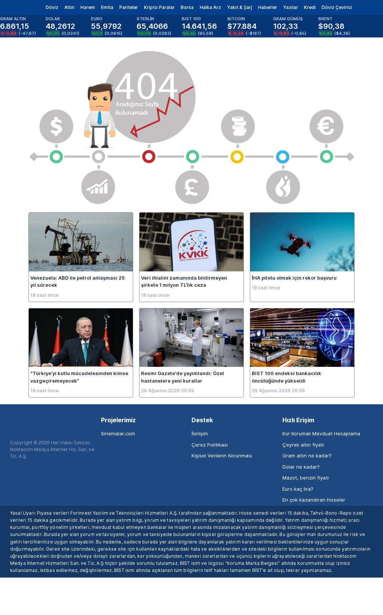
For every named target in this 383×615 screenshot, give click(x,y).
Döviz (52, 7)
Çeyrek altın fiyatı (303, 445)
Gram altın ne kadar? (307, 456)
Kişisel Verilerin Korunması (222, 456)
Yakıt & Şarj (239, 7)
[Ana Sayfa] (18, 7)
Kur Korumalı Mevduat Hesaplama (321, 433)
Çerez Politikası (210, 445)
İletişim (200, 433)
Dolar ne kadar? (301, 467)
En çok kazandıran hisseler (313, 500)
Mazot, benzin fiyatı (305, 478)
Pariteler (128, 7)
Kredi (310, 7)
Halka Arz (210, 7)
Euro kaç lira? (297, 489)
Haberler (267, 7)
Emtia (107, 7)
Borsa (187, 7)
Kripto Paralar (159, 7)
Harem (87, 7)
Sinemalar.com (118, 433)
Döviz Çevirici (337, 7)
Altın (69, 7)
